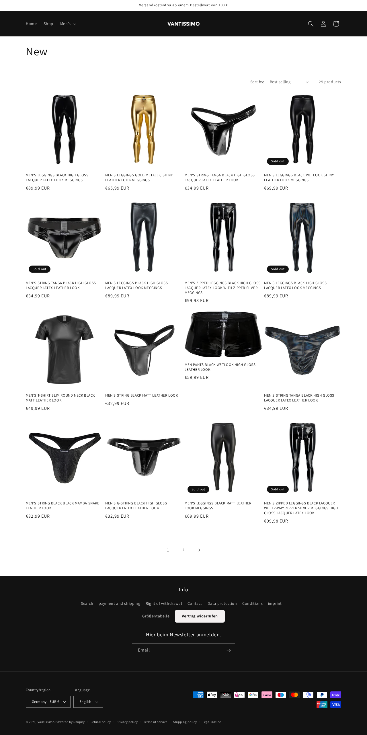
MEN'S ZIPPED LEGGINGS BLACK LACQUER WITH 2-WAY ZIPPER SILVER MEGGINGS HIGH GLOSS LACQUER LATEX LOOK (301, 508)
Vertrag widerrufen (200, 616)
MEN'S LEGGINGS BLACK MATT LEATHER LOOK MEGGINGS (218, 505)
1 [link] (168, 550)
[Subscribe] (228, 650)
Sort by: (257, 81)
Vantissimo (46, 722)
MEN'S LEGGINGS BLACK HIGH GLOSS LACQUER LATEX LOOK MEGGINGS (57, 177)
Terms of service (155, 722)
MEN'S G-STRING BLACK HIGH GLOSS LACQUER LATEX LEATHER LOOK (136, 505)
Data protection (222, 603)
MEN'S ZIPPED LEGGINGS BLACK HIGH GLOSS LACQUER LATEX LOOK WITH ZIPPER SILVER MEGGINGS (223, 288)
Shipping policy (185, 722)
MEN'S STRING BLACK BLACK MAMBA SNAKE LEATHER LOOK (62, 505)
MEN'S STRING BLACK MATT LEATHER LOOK (141, 395)
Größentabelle (155, 616)
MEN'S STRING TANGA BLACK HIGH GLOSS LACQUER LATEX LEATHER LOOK (220, 177)
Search (87, 603)
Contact (195, 603)
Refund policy (101, 722)
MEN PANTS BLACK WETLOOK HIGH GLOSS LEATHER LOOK (220, 367)
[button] (68, 23)
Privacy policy (127, 722)
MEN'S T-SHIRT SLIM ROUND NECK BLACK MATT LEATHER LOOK (60, 398)
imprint (275, 603)
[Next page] (199, 550)
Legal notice (211, 722)
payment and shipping (119, 603)
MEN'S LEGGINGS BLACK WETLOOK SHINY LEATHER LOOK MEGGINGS (299, 177)
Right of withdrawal (164, 603)
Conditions (252, 603)
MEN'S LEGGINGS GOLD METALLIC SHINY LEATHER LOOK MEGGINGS (139, 177)
